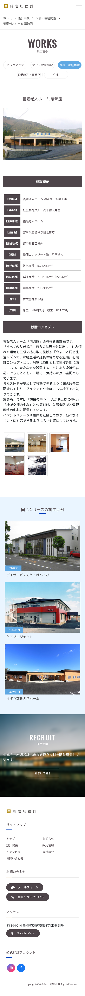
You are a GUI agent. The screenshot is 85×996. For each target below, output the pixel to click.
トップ (10, 839)
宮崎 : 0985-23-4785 (31, 897)
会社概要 (48, 852)
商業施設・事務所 (28, 75)
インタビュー (15, 852)
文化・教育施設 (42, 65)
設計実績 (12, 845)
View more (42, 773)
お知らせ (48, 839)
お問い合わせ (15, 858)
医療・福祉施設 (70, 65)
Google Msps (26, 933)
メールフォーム (28, 887)
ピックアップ (15, 65)
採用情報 (48, 845)
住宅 (56, 75)
